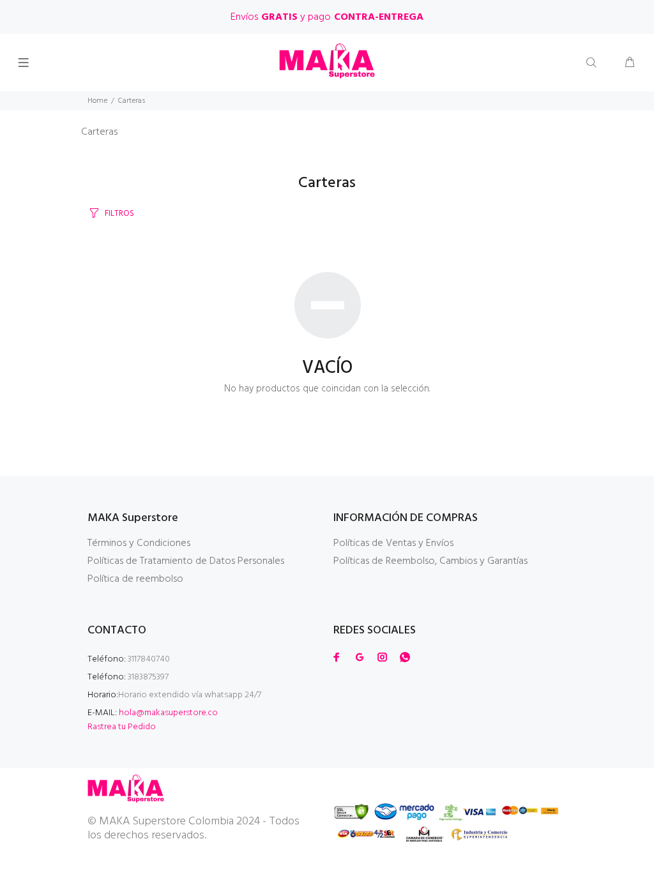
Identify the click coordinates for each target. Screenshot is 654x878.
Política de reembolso (135, 579)
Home (97, 101)
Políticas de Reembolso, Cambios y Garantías (430, 561)
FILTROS (119, 213)
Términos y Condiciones (138, 543)
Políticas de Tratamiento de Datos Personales (185, 561)
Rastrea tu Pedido (121, 727)
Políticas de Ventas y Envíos (393, 543)
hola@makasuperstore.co (168, 713)
